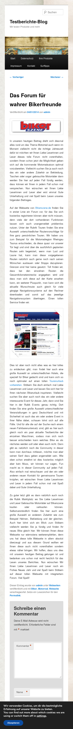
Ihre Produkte (46, 58)
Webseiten (54, 585)
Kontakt (31, 65)
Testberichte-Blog (29, 21)
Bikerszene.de (43, 208)
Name (22, 692)
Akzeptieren (13, 722)
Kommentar (23, 646)
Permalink (15, 595)
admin (47, 112)
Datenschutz (27, 58)
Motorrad (43, 588)
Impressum (16, 65)
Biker (34, 588)
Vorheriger (17, 77)
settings (41, 716)
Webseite (54, 588)
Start (12, 58)
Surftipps (44, 65)
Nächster (57, 77)
